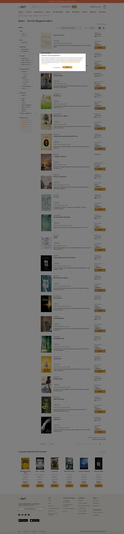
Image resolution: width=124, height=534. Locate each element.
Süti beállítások (57, 67)
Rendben (67, 67)
